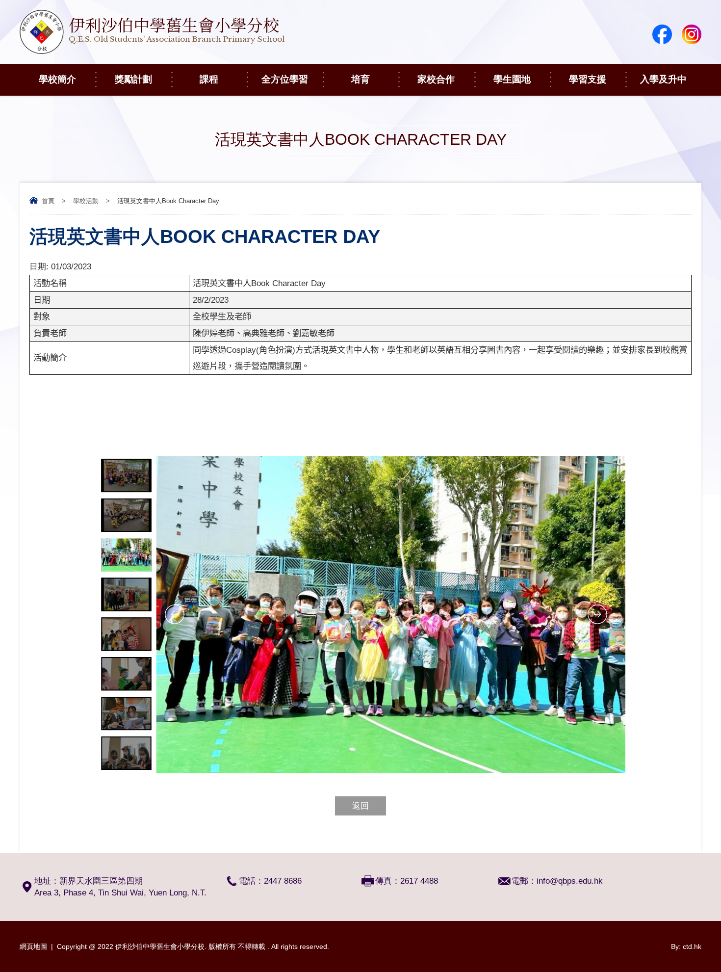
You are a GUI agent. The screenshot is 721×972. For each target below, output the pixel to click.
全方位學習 (284, 79)
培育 (360, 79)
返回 (360, 806)
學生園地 (512, 79)
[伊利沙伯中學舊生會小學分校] (152, 51)
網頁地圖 (33, 946)
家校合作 (436, 79)
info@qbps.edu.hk (570, 881)
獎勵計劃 (133, 79)
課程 (209, 79)
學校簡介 (57, 79)
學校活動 (86, 201)
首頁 (48, 201)
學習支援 (587, 79)
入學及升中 (663, 79)
